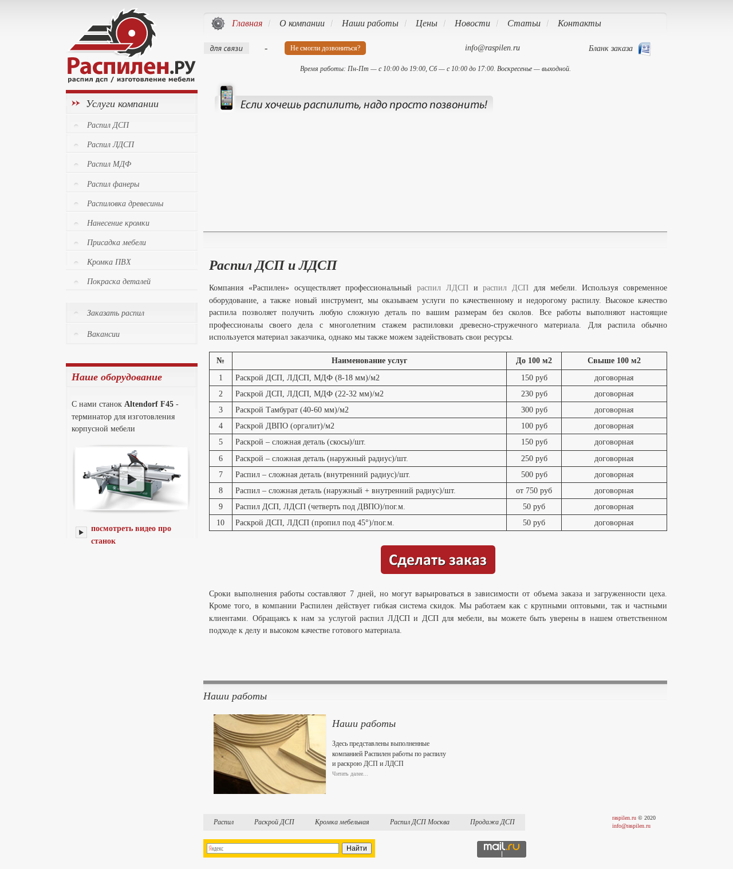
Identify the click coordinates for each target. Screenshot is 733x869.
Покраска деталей (119, 281)
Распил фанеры (113, 184)
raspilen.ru (624, 818)
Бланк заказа (611, 48)
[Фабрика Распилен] (131, 80)
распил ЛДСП (442, 287)
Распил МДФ (109, 164)
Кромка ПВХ (109, 262)
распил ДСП (506, 287)
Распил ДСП (108, 125)
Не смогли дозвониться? (325, 48)
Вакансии (103, 334)
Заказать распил (115, 313)
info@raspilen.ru (631, 826)
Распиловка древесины (125, 203)
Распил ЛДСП (110, 144)
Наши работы (364, 723)
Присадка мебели (116, 242)
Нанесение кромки (118, 223)
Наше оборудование (117, 377)
